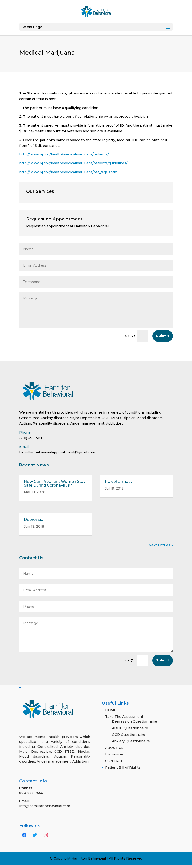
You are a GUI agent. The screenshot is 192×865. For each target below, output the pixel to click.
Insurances (114, 754)
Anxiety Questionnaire (131, 741)
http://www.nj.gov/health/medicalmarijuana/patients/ (64, 154)
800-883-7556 (31, 793)
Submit (162, 336)
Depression (35, 519)
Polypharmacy (119, 481)
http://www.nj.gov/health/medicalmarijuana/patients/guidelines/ (73, 163)
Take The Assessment (124, 716)
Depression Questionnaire (134, 721)
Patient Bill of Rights (122, 767)
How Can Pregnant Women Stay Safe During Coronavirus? (54, 483)
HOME (110, 710)
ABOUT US (114, 748)
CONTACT (113, 761)
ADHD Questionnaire (130, 728)
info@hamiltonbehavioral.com (44, 806)
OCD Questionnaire (128, 735)
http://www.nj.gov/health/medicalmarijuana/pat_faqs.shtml (68, 172)
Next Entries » (161, 545)
